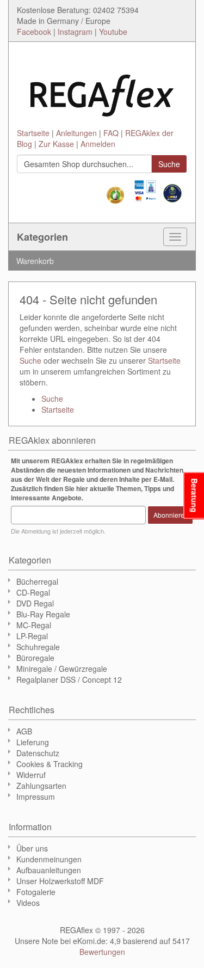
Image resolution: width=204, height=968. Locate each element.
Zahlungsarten (41, 785)
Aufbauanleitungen (48, 870)
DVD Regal (35, 603)
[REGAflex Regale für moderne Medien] (102, 90)
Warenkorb (35, 260)
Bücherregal (37, 581)
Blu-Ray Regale (43, 614)
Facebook (34, 31)
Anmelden (98, 143)
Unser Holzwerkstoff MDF (60, 880)
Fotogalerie (35, 891)
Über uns (32, 848)
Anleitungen (76, 132)
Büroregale (35, 657)
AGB (24, 731)
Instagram (75, 31)
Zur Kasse (56, 143)
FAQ (111, 132)
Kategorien (42, 237)
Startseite (33, 132)
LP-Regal (32, 635)
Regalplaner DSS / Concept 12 (69, 679)
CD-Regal (33, 592)
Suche (30, 360)
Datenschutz (37, 753)
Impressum (35, 796)
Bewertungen (102, 951)
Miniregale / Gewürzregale (61, 668)
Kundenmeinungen (49, 859)
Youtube (113, 31)
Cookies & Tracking (49, 763)
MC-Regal (33, 625)
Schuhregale (38, 646)
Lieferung (32, 742)
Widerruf (31, 774)
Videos (28, 902)
